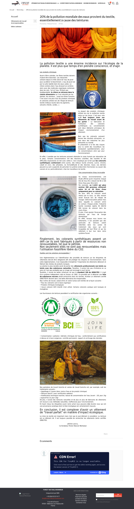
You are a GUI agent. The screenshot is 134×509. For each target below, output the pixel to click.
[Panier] (109, 3)
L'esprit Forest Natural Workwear (71, 3)
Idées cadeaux (16, 26)
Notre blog (101, 3)
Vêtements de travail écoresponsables (44, 3)
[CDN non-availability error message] (79, 463)
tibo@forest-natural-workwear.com (53, 498)
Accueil (14, 16)
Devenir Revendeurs (90, 3)
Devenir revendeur (81, 500)
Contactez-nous (81, 502)
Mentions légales (81, 495)
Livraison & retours (81, 498)
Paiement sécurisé (81, 497)
